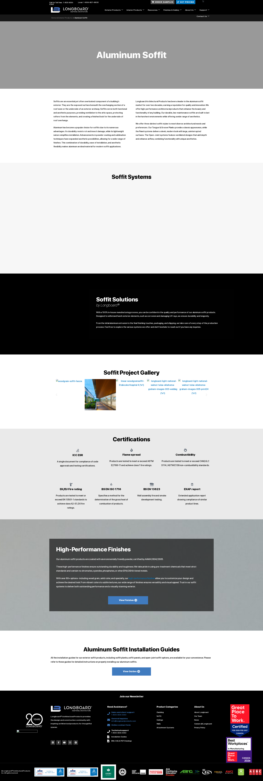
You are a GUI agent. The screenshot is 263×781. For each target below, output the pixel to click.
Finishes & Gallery (171, 10)
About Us (189, 10)
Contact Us (202, 16)
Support (203, 10)
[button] (56, 394)
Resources (153, 10)
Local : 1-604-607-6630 (88, 2)
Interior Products (134, 10)
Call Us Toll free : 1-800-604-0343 (61, 3)
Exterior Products (113, 10)
